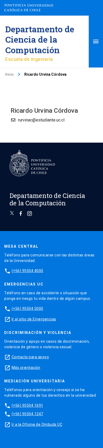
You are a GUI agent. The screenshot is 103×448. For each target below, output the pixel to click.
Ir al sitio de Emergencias (34, 319)
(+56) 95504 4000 (27, 271)
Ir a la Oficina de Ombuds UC (37, 424)
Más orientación (26, 367)
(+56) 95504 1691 (27, 405)
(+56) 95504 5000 (27, 308)
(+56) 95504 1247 (27, 414)
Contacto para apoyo (30, 357)
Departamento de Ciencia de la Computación (39, 39)
